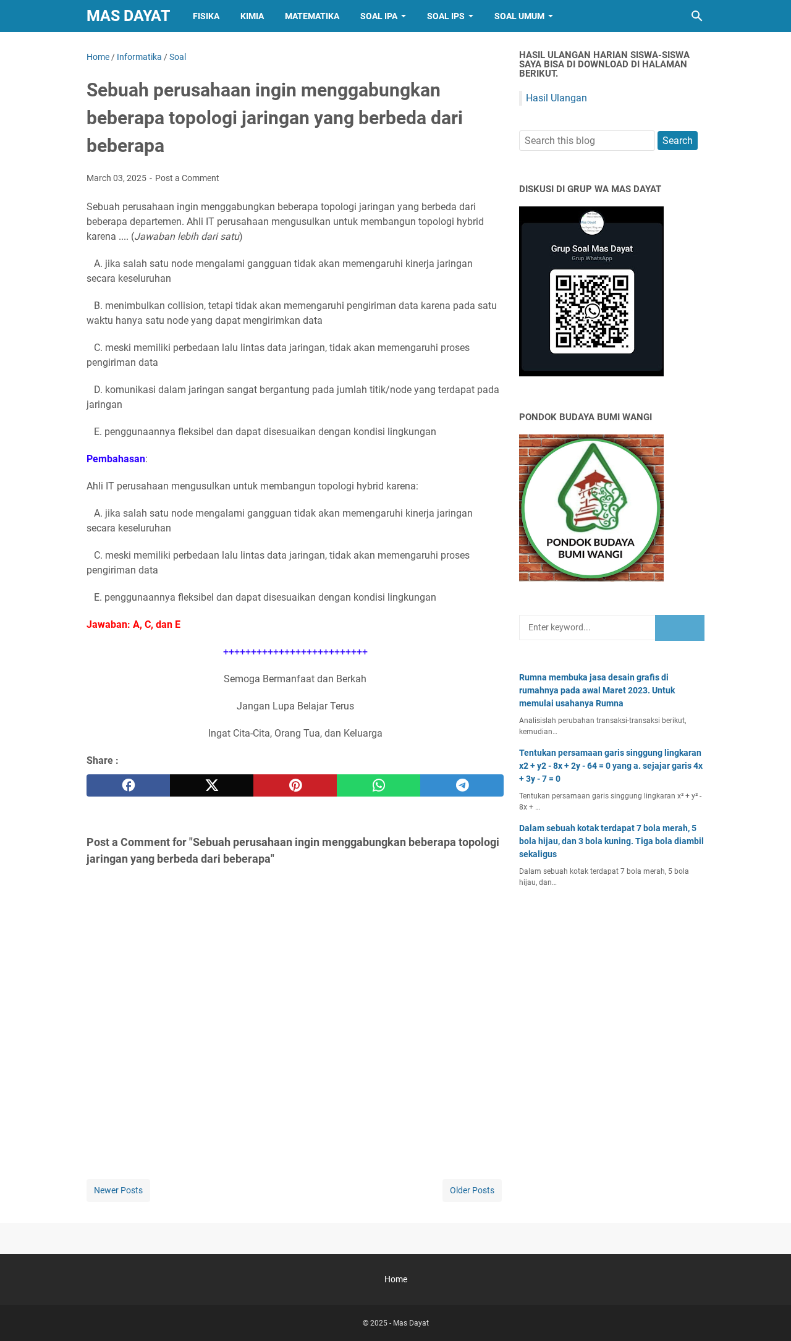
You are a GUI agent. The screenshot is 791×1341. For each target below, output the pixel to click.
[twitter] (211, 785)
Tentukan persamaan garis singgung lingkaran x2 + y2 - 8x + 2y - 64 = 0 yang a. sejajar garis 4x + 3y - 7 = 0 (611, 766)
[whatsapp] (378, 785)
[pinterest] (295, 785)
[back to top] (766, 1313)
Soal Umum (519, 16)
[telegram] (462, 785)
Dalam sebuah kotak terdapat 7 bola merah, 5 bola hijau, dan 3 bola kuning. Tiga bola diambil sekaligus (611, 841)
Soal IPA (378, 16)
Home (395, 1279)
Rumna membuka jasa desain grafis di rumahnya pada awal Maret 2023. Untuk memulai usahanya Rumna (597, 690)
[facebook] (128, 785)
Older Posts (472, 1190)
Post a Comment (187, 178)
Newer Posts (118, 1190)
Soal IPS (446, 16)
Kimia (252, 16)
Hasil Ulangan (556, 98)
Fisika (206, 16)
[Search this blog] (697, 16)
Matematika (312, 16)
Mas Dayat (128, 16)
